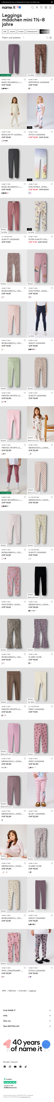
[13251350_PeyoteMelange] (31, 663)
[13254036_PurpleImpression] (29, 193)
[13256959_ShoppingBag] (5, 558)
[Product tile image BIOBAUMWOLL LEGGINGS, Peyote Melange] (13, 895)
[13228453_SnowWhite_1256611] (29, 454)
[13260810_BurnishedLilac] (2, 297)
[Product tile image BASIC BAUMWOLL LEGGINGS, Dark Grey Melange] (13, 163)
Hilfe (5, 1015)
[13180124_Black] (4, 88)
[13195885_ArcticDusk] (29, 924)
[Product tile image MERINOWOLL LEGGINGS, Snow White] (40, 424)
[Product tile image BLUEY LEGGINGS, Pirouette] (40, 790)
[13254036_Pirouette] (31, 193)
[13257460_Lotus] (2, 349)
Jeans (12, 31)
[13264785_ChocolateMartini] (5, 402)
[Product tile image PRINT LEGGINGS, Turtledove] (40, 686)
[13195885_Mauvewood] (34, 349)
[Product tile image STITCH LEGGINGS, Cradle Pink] (40, 111)
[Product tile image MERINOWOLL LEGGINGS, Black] (40, 581)
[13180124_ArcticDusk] (2, 88)
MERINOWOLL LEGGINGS (40, 448)
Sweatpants (32, 31)
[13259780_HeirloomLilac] (31, 297)
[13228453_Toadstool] (31, 454)
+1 (35, 767)
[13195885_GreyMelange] (32, 349)
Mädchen (12, 991)
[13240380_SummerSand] (2, 141)
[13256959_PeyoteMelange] (4, 558)
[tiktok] (25, 1066)
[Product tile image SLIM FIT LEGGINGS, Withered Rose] (13, 216)
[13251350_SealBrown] (29, 663)
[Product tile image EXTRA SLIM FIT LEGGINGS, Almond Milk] (40, 216)
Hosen (21, 31)
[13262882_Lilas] (2, 977)
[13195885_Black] (31, 349)
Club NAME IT (9, 1010)
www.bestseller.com (25, 1097)
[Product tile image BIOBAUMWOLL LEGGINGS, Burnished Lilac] (13, 267)
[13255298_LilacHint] (31, 88)
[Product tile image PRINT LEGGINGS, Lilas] (40, 738)
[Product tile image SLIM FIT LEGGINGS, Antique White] (40, 372)
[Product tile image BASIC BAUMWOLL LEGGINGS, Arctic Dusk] (13, 59)
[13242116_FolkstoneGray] (34, 611)
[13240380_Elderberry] (4, 141)
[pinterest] (20, 1066)
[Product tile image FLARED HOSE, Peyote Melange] (40, 842)
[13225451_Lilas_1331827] (29, 767)
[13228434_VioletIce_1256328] (7, 872)
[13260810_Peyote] (4, 297)
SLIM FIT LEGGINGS (10, 239)
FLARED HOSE (35, 657)
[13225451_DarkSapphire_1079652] (31, 767)
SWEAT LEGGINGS (37, 343)
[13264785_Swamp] (2, 402)
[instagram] (10, 1066)
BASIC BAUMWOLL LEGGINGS (15, 82)
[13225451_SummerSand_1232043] (34, 767)
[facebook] (4, 1066)
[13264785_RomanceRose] (4, 402)
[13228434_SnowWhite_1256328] (5, 872)
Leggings (45, 31)
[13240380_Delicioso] (7, 141)
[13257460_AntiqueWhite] (4, 349)
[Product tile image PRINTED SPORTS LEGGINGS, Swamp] (13, 372)
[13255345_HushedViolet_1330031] (31, 558)
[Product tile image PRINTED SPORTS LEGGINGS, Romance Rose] (13, 424)
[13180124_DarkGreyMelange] (7, 88)
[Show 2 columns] (50, 37)
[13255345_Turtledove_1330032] (29, 558)
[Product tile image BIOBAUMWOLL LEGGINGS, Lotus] (13, 319)
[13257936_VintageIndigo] (31, 977)
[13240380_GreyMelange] (5, 141)
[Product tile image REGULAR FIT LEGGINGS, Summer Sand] (13, 111)
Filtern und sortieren (11, 37)
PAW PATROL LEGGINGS (40, 187)
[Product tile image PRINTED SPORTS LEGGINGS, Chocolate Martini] (13, 686)
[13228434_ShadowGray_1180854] (4, 872)
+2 (35, 610)
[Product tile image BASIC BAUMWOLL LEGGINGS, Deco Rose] (13, 476)
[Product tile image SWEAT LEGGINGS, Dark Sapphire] (40, 319)
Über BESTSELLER (11, 1026)
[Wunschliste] (41, 7)
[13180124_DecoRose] (7, 193)
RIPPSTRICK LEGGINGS (39, 82)
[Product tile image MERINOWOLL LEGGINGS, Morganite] (40, 476)
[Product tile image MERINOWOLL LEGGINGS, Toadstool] (13, 790)
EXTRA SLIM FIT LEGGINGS (41, 239)
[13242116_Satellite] (31, 611)
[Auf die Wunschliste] (24, 79)
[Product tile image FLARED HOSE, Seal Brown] (40, 633)
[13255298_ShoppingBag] (29, 88)
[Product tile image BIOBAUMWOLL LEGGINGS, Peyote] (13, 633)
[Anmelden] (37, 7)
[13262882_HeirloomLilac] (4, 977)
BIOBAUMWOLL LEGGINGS (14, 291)
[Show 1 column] (47, 37)
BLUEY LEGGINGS (37, 814)
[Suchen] (32, 7)
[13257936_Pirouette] (29, 977)
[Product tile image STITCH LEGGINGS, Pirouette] (40, 947)
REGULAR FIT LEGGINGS (12, 134)
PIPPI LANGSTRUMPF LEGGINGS (16, 970)
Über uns (7, 1021)
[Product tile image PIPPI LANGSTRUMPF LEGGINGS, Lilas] (13, 947)
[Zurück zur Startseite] (11, 7)
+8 (35, 349)
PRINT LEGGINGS (36, 709)
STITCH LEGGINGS (37, 134)
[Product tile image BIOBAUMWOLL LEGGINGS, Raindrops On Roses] (13, 529)
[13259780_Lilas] (29, 297)
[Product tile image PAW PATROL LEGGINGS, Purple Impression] (40, 163)
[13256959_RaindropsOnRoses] (2, 558)
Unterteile (22, 991)
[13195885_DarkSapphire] (29, 349)
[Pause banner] (52, 2)
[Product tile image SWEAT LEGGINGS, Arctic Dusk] (40, 895)
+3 (8, 88)
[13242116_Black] (29, 611)
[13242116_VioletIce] (32, 611)
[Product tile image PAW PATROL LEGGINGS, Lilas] (40, 267)
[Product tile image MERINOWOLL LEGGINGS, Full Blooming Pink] (13, 738)
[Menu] (50, 7)
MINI (4, 991)
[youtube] (15, 1066)
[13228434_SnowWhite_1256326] (2, 872)
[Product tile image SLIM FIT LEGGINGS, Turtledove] (40, 529)
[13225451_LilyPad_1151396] (32, 767)
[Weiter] (2, 61)
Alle (4, 31)
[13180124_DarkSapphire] (5, 88)
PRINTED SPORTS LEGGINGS (14, 395)
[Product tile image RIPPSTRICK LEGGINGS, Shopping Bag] (40, 59)
